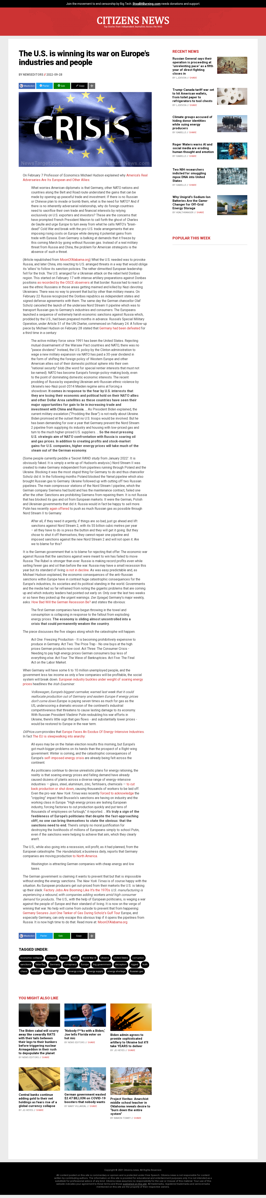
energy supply (95, 971)
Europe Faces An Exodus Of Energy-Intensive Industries (103, 732)
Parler (45, 86)
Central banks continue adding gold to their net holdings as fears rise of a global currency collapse (38, 1100)
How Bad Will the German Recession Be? (61, 602)
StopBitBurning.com (147, 3)
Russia (64, 958)
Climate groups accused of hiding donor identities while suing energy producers (192, 122)
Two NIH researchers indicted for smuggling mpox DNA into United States (189, 175)
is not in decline (77, 570)
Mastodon (29, 86)
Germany (55, 964)
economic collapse (31, 958)
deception (121, 964)
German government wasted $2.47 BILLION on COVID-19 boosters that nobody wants (85, 1098)
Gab (62, 86)
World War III (89, 958)
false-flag (41, 964)
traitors (60, 971)
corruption (138, 958)
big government (102, 964)
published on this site (135, 1184)
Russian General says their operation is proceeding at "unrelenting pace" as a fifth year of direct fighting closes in (192, 66)
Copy (81, 86)
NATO (75, 958)
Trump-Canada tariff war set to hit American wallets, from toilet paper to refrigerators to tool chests (193, 95)
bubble (49, 971)
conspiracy (70, 964)
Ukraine (105, 958)
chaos (23, 971)
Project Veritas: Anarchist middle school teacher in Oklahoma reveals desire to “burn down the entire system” (130, 1106)
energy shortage (116, 971)
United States (120, 958)
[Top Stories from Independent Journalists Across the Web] (133, 29)
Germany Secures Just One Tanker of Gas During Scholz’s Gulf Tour (71, 913)
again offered (59, 509)
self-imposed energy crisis (64, 758)
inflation (36, 971)
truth (145, 964)
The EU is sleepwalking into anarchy (59, 736)
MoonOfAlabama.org (75, 260)
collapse (51, 958)
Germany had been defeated (119, 328)
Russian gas (136, 971)
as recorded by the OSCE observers (63, 282)
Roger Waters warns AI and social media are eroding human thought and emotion (193, 148)
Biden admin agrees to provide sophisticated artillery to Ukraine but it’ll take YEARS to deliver (129, 1040)
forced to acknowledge (117, 793)
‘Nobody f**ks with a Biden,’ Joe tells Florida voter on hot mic (84, 1034)
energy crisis (76, 971)
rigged (134, 964)
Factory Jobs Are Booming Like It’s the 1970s (77, 890)
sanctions (25, 964)
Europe (85, 964)
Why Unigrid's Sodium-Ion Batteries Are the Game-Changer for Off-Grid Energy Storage (191, 202)
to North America (85, 856)
